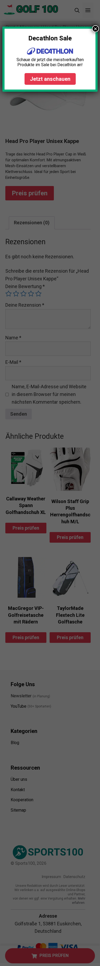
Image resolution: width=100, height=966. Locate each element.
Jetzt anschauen (50, 79)
